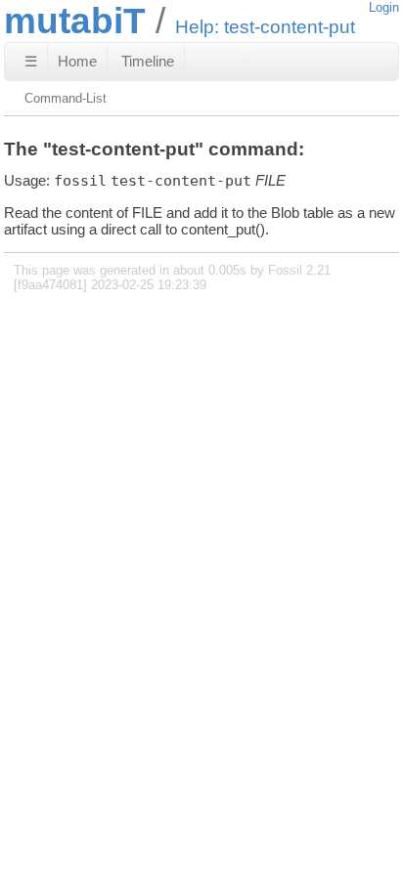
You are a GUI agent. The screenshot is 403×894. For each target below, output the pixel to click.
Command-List (65, 98)
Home (77, 61)
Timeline (147, 61)
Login (384, 7)
